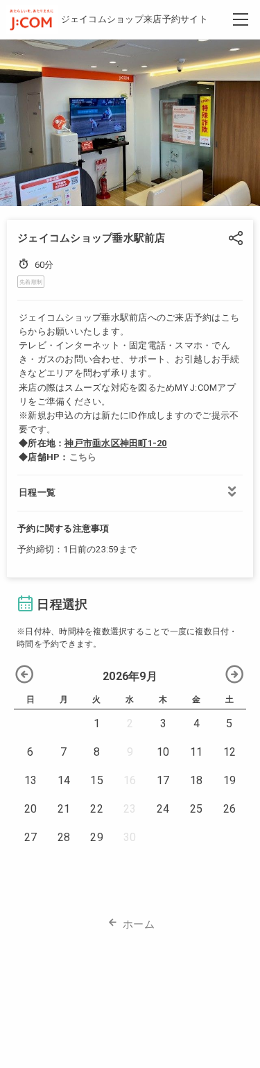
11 (196, 751)
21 (64, 808)
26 (229, 808)
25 (196, 808)
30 (130, 837)
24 (163, 808)
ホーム (139, 924)
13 (30, 780)
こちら (83, 457)
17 (163, 780)
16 (130, 780)
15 (96, 780)
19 (229, 780)
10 (163, 751)
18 (196, 780)
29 (96, 837)
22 (96, 808)
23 (130, 808)
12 (229, 751)
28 (64, 837)
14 (64, 780)
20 (30, 808)
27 (30, 837)
